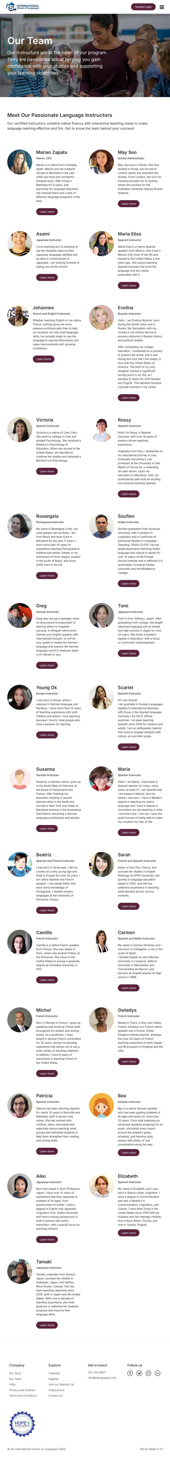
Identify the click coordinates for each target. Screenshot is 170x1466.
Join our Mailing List (61, 1384)
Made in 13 (156, 1449)
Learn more (47, 211)
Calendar (54, 1373)
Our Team (15, 1379)
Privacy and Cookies (22, 1390)
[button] (162, 7)
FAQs (12, 1384)
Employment (56, 1390)
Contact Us (56, 1395)
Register (54, 1379)
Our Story (15, 1373)
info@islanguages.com (102, 1377)
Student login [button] (143, 6)
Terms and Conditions (23, 1395)
